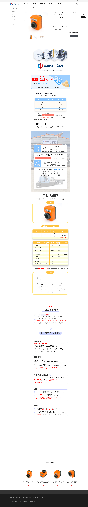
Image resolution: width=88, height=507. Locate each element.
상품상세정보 (34, 44)
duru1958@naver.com (44, 499)
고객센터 (59, 3)
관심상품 (24, 476)
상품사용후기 (56, 44)
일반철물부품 (42, 3)
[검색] (77, 4)
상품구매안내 (45, 44)
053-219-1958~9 (27, 499)
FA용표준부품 (25, 3)
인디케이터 (13, 19)
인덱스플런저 (14, 13)
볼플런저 (13, 9)
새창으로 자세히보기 (24, 477)
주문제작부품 (51, 3)
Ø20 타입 (34, 7)
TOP (83, 19)
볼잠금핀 (13, 14)
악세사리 (14, 24)
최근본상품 (83, 13)
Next (49, 21)
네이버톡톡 (83, 16)
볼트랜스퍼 (13, 16)
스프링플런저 (14, 11)
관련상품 (66, 44)
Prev (24, 21)
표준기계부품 (34, 3)
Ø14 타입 (14, 20)
